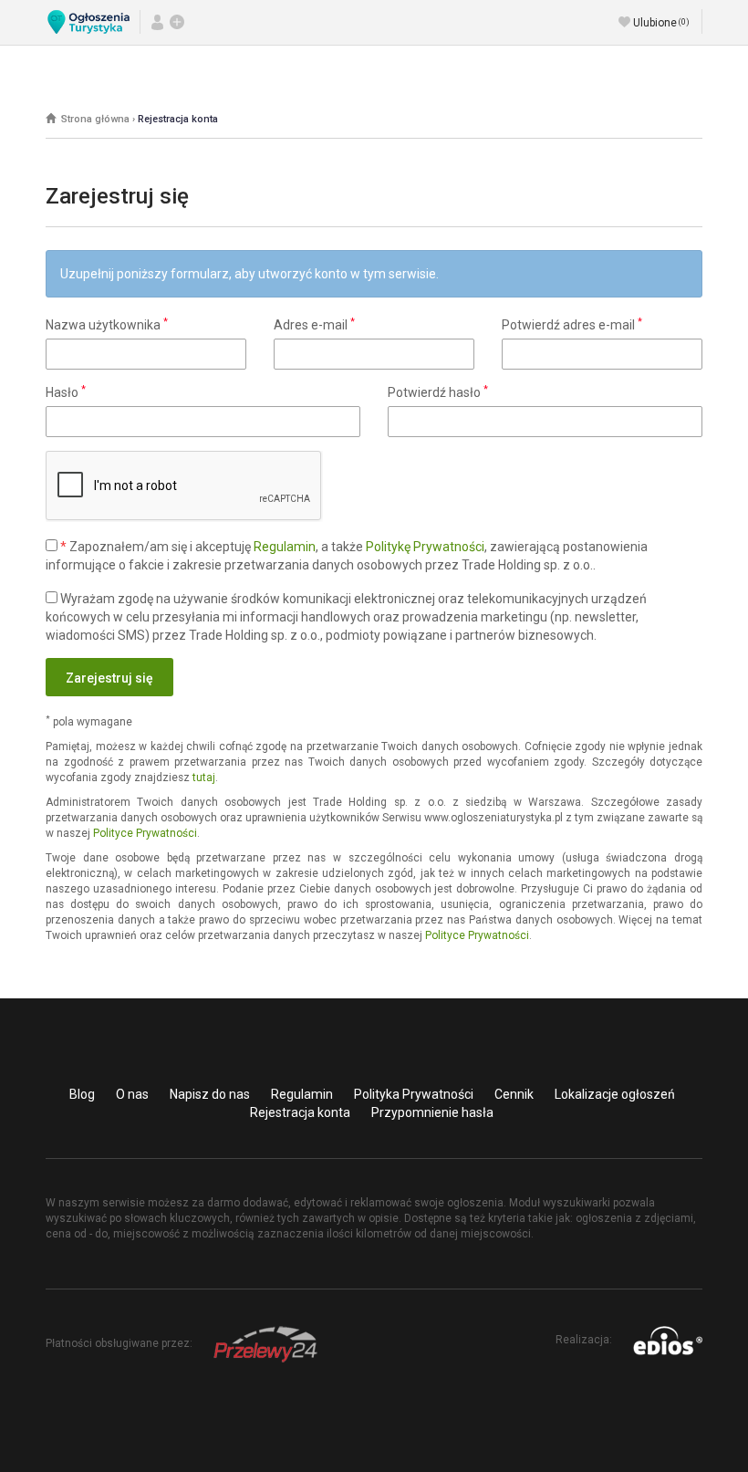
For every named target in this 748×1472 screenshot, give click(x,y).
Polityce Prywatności (145, 833)
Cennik (514, 1094)
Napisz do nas (210, 1094)
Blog (82, 1094)
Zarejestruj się (109, 678)
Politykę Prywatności (425, 546)
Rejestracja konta (178, 119)
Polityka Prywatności (413, 1094)
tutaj (203, 777)
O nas (132, 1094)
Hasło (66, 391)
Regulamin (285, 546)
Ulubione (661, 22)
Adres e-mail (314, 324)
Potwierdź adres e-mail (572, 324)
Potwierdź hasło (438, 391)
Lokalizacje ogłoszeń (615, 1094)
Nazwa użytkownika (107, 324)
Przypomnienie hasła (432, 1112)
